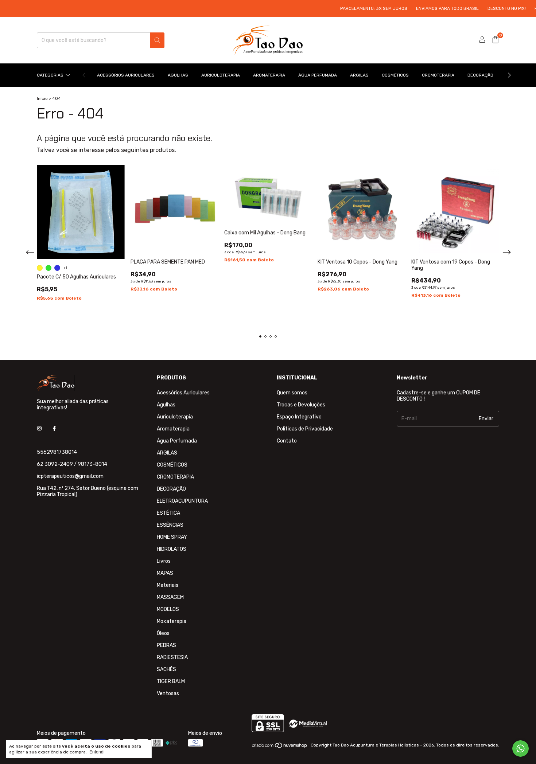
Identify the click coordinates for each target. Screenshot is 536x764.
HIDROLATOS (171, 549)
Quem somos (292, 393)
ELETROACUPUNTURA (182, 501)
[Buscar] (157, 40)
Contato (287, 441)
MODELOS (168, 609)
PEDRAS (166, 645)
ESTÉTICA (168, 513)
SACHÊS (166, 669)
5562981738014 (57, 452)
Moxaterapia (171, 621)
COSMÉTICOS (395, 75)
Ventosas (168, 693)
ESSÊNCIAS (170, 525)
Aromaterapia (269, 75)
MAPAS (165, 573)
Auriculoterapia (220, 75)
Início (42, 98)
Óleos (163, 633)
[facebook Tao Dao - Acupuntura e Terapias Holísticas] (54, 428)
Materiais (167, 585)
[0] (495, 40)
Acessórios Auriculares (126, 75)
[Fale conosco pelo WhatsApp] (520, 748)
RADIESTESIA (172, 657)
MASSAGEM (170, 597)
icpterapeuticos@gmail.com (70, 476)
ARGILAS (359, 75)
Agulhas (178, 75)
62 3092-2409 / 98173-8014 (72, 464)
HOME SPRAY (172, 537)
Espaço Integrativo (299, 417)
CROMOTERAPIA (438, 75)
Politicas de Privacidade (305, 429)
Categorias (50, 75)
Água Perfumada (317, 75)
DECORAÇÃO (480, 75)
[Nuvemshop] (280, 746)
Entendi (97, 752)
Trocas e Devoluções (301, 405)
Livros (164, 561)
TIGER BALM (171, 681)
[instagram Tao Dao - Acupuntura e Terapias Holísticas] (39, 428)
